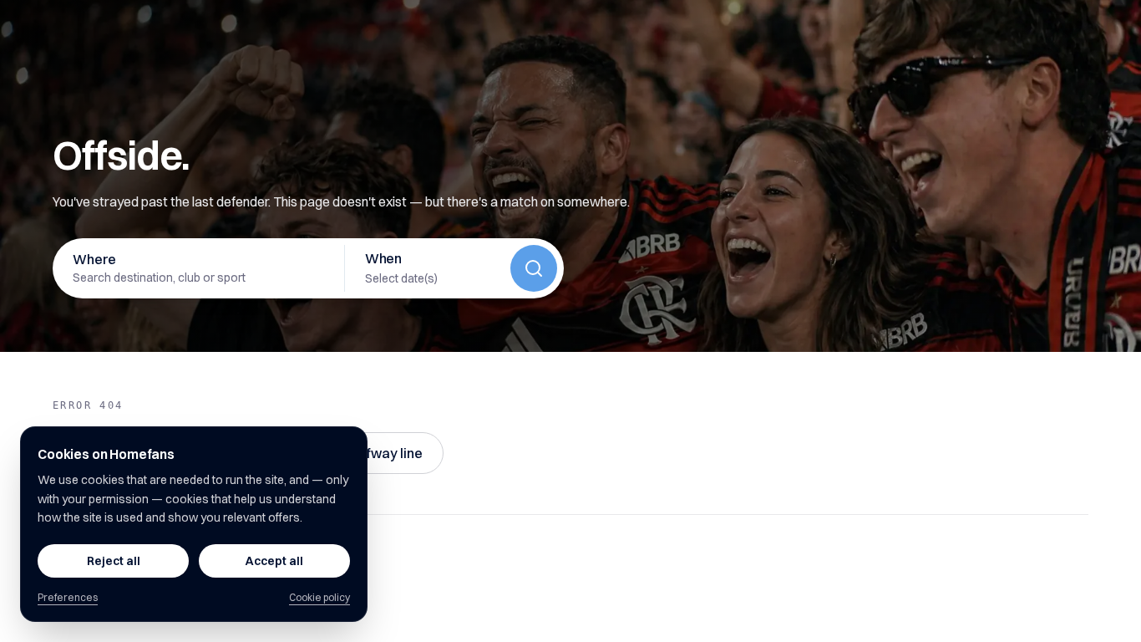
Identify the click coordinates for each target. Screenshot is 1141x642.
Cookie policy (319, 597)
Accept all (274, 560)
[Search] (533, 268)
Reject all (113, 560)
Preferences (68, 597)
